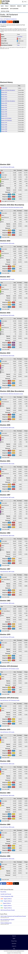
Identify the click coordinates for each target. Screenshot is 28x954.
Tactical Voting (5, 11)
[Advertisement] (14, 66)
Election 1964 (4, 126)
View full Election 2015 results (7, 315)
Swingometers (4, 8)
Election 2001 (4, 105)
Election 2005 (4, 103)
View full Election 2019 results (7, 243)
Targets (5, 898)
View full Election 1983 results (7, 603)
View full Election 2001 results (7, 463)
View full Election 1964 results (7, 795)
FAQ (14, 948)
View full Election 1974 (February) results (9, 700)
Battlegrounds (14, 8)
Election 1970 (4, 122)
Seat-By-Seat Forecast (6, 894)
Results (19, 6)
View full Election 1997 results (7, 497)
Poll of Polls (3, 891)
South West (19, 36)
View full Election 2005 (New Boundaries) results (11, 393)
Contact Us (14, 946)
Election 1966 (4, 124)
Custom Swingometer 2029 (7, 896)
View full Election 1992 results (7, 535)
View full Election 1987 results (7, 571)
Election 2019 (4, 92)
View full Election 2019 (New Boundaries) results (11, 207)
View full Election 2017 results (7, 279)
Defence (10, 898)
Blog (2, 6)
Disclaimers (14, 943)
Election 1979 (4, 116)
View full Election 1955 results (7, 858)
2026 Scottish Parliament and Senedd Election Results (13, 916)
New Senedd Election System (7, 919)
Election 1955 (4, 131)
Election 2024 (4, 88)
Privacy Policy (14, 941)
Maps (24, 6)
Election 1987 (4, 111)
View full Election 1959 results (7, 827)
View (18, 45)
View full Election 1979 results (7, 637)
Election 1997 (4, 107)
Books (14, 938)
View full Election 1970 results (7, 732)
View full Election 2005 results (7, 427)
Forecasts (13, 6)
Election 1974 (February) (6, 120)
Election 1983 (4, 114)
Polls (6, 6)
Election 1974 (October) (6, 118)
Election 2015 (4, 96)
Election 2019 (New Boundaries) (8, 90)
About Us (14, 935)
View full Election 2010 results (7, 355)
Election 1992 (4, 109)
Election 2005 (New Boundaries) (8, 101)
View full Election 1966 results (7, 763)
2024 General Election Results (8, 910)
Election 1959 (4, 129)
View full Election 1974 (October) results (9, 668)
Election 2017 (4, 94)
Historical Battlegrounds (6, 923)
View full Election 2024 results (7, 167)
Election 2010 (4, 98)
